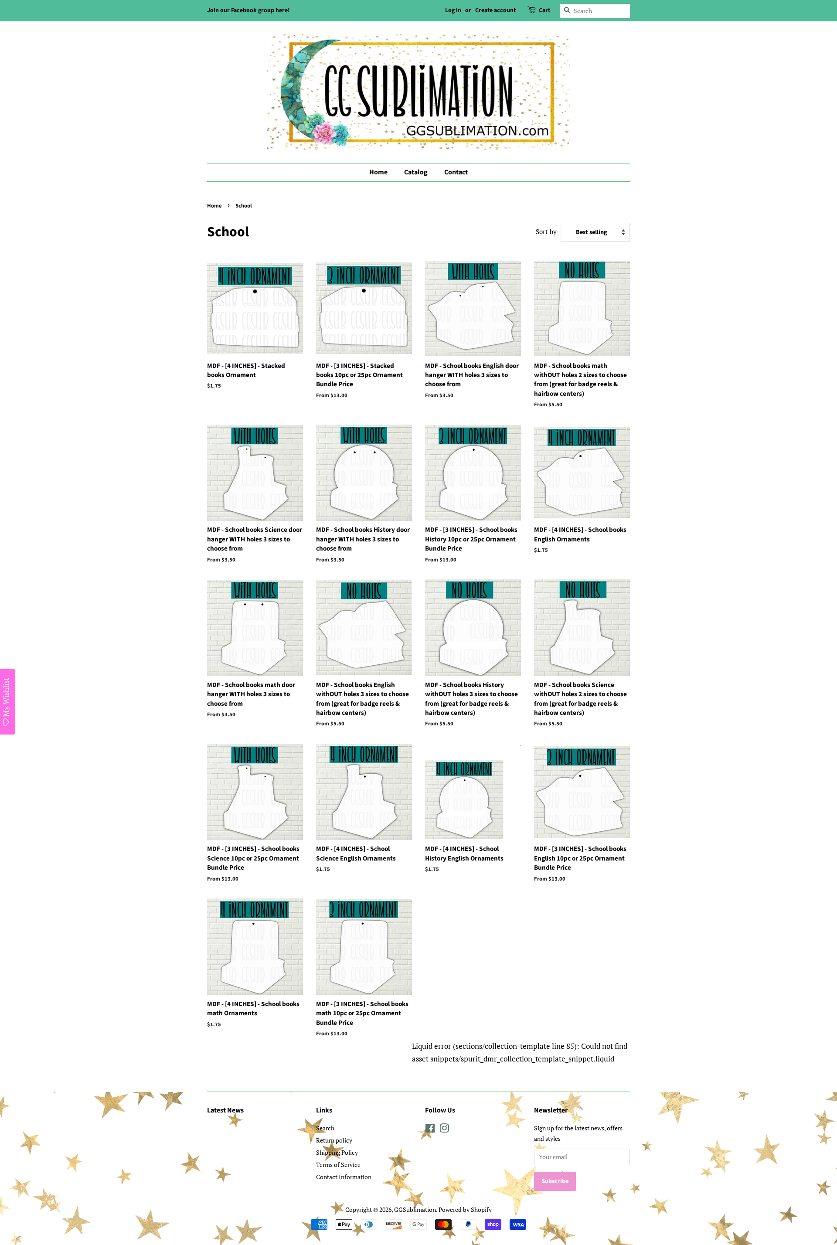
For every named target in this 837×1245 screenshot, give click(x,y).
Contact (456, 172)
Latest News (225, 1110)
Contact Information (343, 1177)
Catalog (416, 172)
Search (325, 1128)
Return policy (334, 1140)
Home (378, 172)
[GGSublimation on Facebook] (430, 1130)
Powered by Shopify (465, 1209)
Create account (495, 10)
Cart (544, 10)
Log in (453, 10)
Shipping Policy (337, 1152)
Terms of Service (338, 1164)
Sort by (546, 231)
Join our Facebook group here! (248, 10)
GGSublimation (415, 1209)
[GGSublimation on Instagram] (444, 1130)
